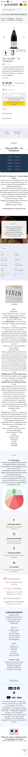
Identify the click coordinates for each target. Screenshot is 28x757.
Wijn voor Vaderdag (14, 655)
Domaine (14, 135)
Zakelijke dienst (14, 648)
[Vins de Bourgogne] (11, 4)
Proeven (6, 132)
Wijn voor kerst (14, 653)
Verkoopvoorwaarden (14, 637)
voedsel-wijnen (17, 132)
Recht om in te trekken (14, 634)
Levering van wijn (14, 646)
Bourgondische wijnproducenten (14, 669)
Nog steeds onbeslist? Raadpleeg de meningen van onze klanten (14, 603)
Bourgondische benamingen (14, 667)
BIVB (15, 445)
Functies (7, 133)
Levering (4, 109)
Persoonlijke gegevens (14, 639)
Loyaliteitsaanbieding (14, 630)
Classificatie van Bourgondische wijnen (14, 662)
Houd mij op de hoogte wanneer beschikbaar (14, 103)
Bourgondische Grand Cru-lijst (14, 664)
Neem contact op (14, 680)
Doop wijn (14, 652)
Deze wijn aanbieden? (6, 118)
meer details (5, 78)
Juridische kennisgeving (14, 635)
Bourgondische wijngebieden (14, 666)
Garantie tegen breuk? (7, 113)
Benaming (17, 133)
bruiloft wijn (14, 650)
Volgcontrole (14, 632)
